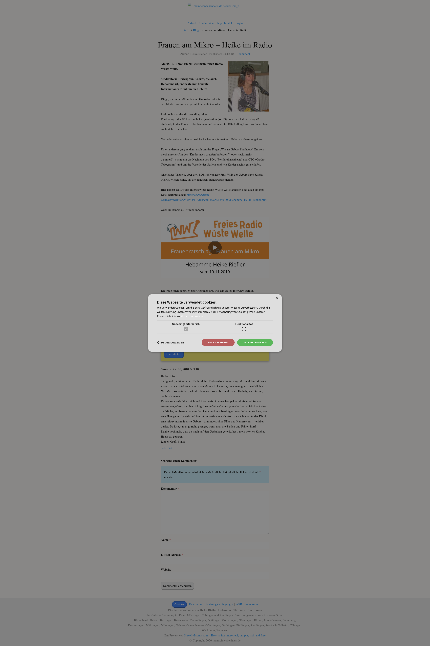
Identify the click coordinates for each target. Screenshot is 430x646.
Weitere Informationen (194, 315)
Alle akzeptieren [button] (255, 342)
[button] (170, 342)
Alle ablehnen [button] (218, 342)
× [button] (276, 298)
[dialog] (215, 323)
